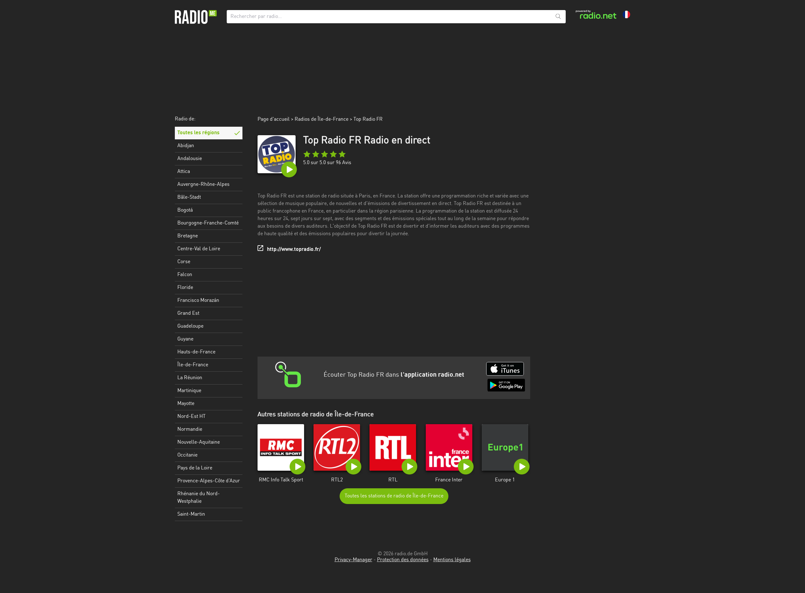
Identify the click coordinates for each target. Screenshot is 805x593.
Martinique (189, 390)
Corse (183, 261)
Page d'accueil (274, 119)
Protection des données (403, 560)
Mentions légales (452, 560)
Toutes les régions (198, 133)
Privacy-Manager (353, 560)
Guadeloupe (190, 326)
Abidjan (185, 145)
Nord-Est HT (191, 416)
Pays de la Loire (194, 468)
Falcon (184, 274)
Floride (185, 287)
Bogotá (185, 210)
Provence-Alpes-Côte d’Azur (208, 481)
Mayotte (185, 403)
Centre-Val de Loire (198, 249)
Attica (183, 171)
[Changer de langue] (626, 14)
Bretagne (187, 236)
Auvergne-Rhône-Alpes (203, 184)
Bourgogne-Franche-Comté (208, 223)
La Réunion (189, 377)
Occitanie (187, 455)
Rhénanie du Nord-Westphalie (198, 497)
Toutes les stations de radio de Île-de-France (394, 496)
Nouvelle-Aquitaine (198, 442)
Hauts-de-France (196, 352)
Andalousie (189, 158)
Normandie (189, 429)
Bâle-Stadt (189, 197)
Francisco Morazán (198, 300)
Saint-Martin (191, 514)
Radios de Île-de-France (321, 119)
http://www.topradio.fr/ (294, 249)
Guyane (185, 339)
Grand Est (188, 313)
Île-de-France (192, 365)
